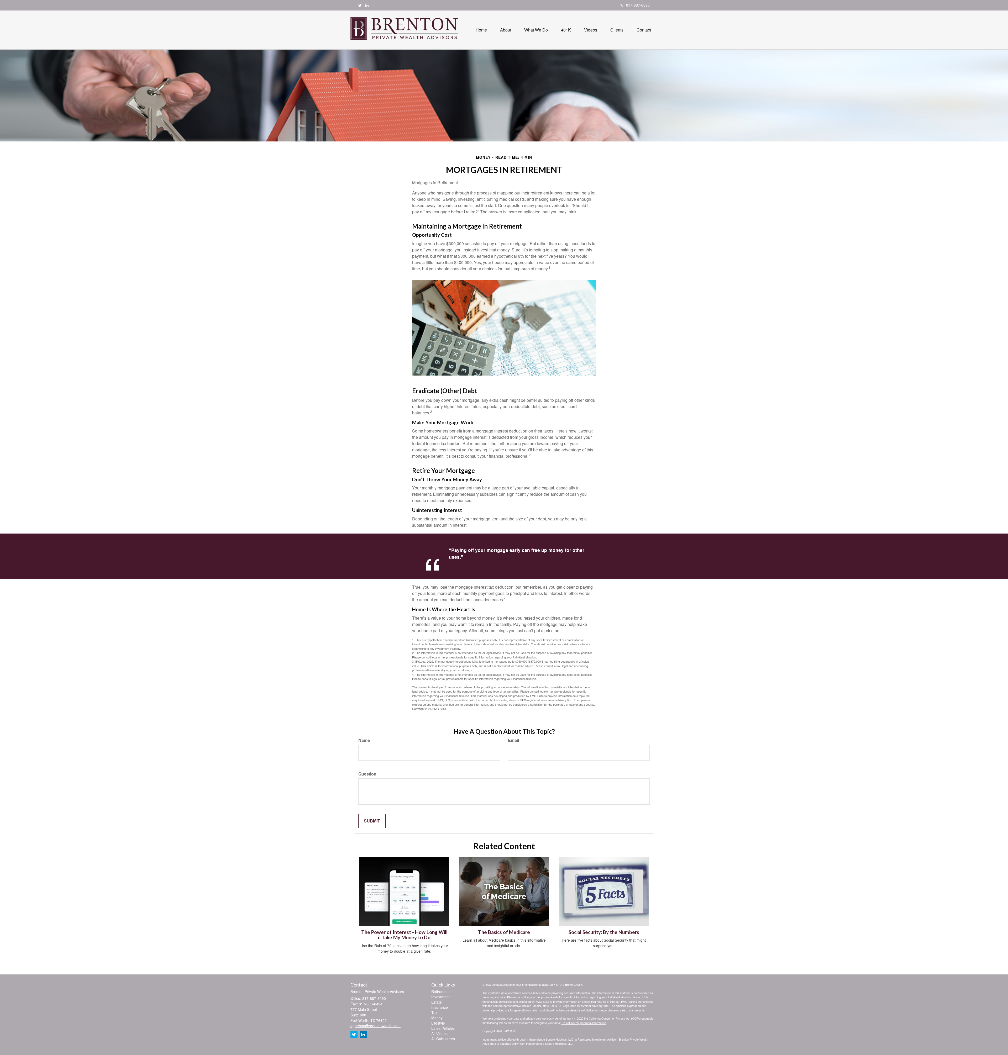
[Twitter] (360, 5)
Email (513, 740)
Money (437, 1017)
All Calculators (443, 1038)
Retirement (440, 991)
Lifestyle (438, 1023)
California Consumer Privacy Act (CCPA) (615, 1018)
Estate (436, 1002)
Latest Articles (443, 1028)
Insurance (439, 1007)
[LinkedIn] (367, 5)
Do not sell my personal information (583, 1023)
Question (367, 774)
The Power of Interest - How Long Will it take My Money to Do (404, 935)
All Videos (439, 1033)
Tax (434, 1012)
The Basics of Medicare (504, 932)
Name (364, 740)
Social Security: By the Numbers (604, 932)
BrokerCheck (573, 984)
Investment (440, 996)
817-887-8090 (638, 5)
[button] (506, 30)
